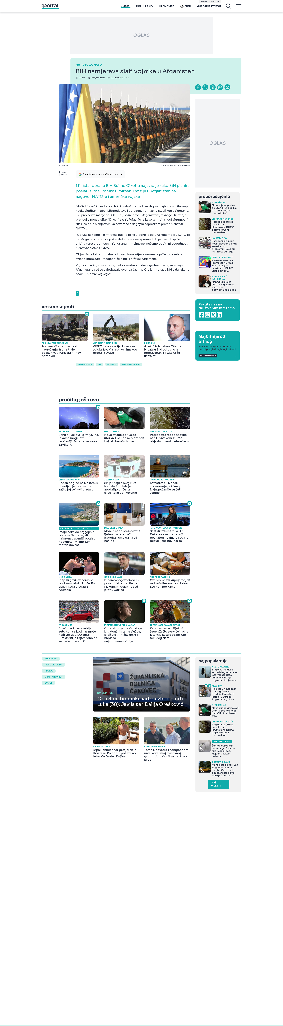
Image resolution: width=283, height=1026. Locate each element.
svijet (48, 683)
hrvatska (51, 658)
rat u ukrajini (53, 664)
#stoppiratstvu (209, 6)
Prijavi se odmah (208, 356)
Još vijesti (216, 784)
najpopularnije (213, 661)
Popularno (144, 6)
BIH (99, 364)
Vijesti (125, 6)
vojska (111, 364)
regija (49, 670)
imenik (204, 2)
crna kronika (53, 676)
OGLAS (141, 35)
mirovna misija (131, 364)
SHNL (188, 6)
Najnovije (166, 6)
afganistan (85, 364)
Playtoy (215, 2)
